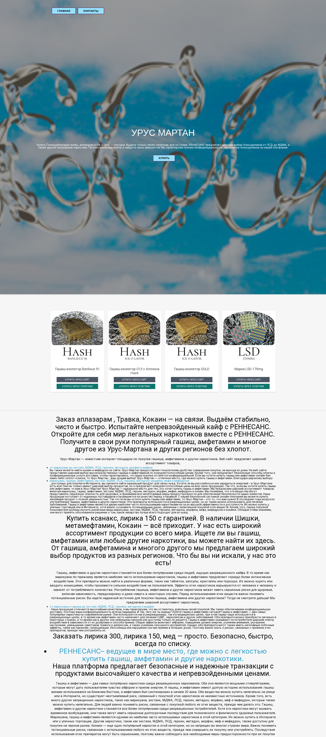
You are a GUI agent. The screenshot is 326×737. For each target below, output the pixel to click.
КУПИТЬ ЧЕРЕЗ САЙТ (77, 379)
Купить (164, 158)
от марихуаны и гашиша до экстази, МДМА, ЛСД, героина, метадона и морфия (102, 606)
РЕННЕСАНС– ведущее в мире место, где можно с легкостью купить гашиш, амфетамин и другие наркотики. (163, 655)
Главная (63, 10)
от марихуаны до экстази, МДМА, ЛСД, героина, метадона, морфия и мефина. (101, 467)
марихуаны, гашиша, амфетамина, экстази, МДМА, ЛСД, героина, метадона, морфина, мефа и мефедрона (119, 480)
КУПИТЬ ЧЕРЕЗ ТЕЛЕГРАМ (77, 386)
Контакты (90, 10)
